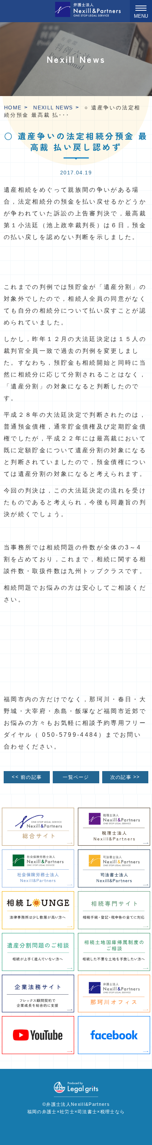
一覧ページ (76, 777)
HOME (13, 107)
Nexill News (53, 107)
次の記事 (125, 777)
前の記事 (27, 777)
